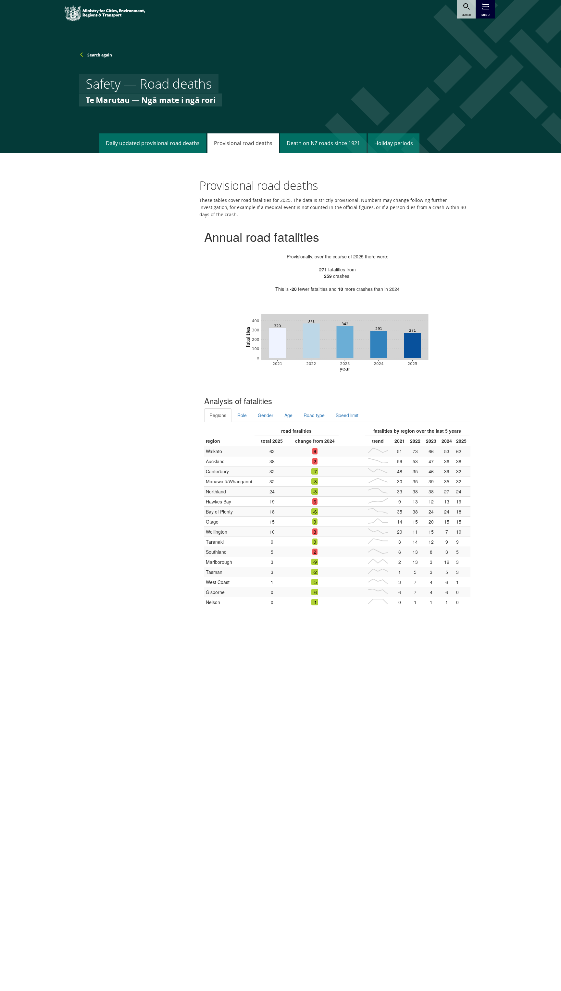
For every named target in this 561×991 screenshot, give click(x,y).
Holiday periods (393, 143)
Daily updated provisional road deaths (153, 143)
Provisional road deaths (243, 143)
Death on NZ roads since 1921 (323, 143)
